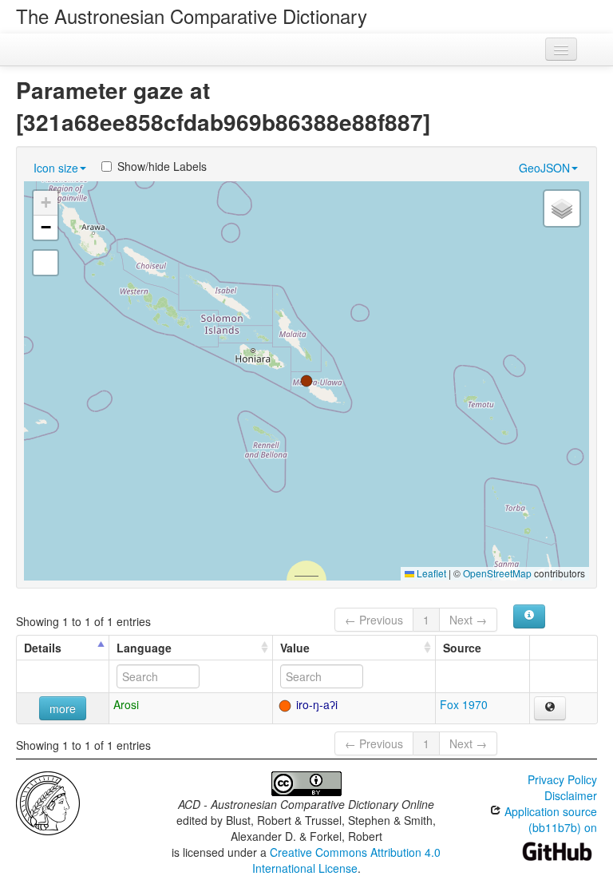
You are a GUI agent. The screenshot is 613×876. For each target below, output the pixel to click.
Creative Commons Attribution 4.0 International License (346, 860)
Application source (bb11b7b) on (549, 819)
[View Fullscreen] (45, 263)
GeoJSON (544, 168)
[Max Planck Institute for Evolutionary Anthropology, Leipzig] (48, 802)
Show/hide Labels (162, 166)
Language (144, 648)
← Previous (374, 620)
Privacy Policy (562, 779)
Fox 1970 (464, 704)
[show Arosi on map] (550, 708)
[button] (306, 381)
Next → (468, 620)
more (62, 708)
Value (295, 648)
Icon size (56, 168)
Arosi (126, 704)
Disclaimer (570, 795)
